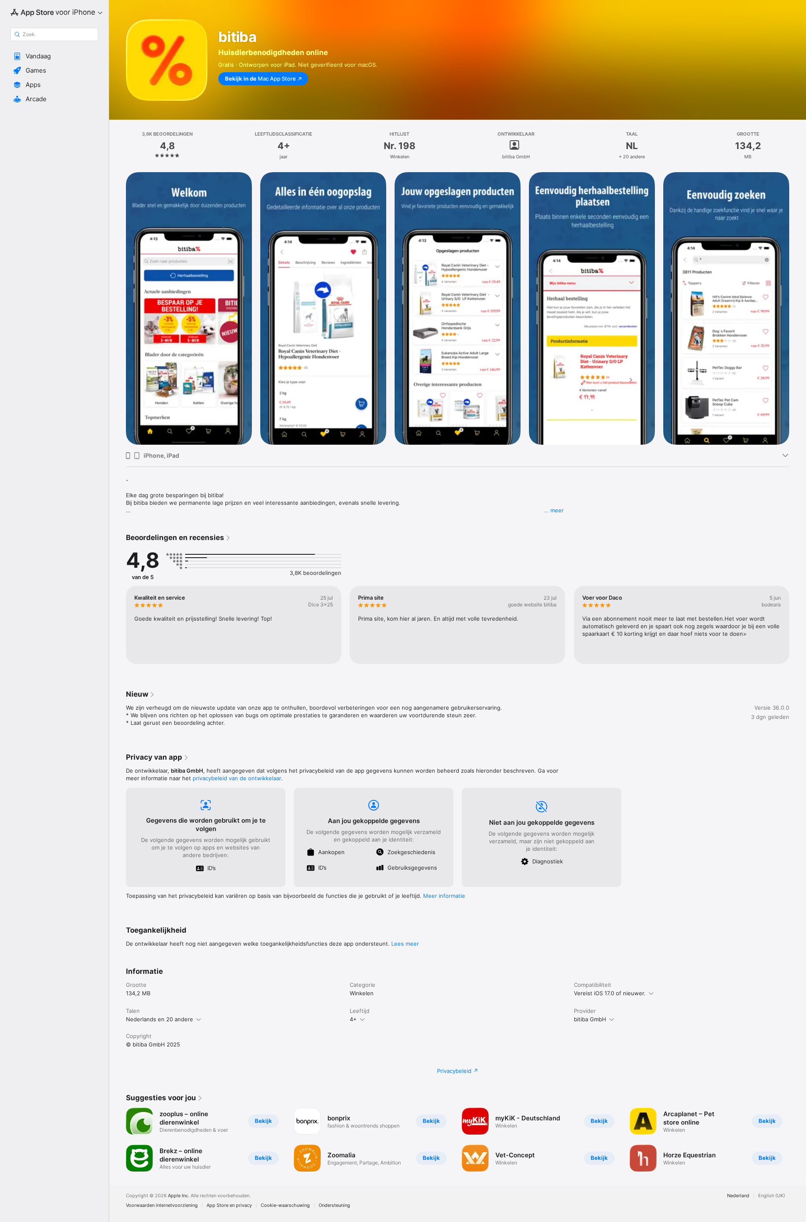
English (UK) (771, 1195)
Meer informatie (444, 895)
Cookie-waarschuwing (285, 1205)
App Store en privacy (229, 1205)
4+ (353, 1019)
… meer (554, 510)
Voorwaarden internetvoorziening (162, 1205)
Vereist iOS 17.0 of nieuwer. (610, 993)
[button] (54, 56)
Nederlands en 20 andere (159, 1019)
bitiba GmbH (590, 1019)
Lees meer (405, 943)
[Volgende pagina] (797, 624)
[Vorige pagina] (117, 624)
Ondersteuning (334, 1205)
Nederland (738, 1195)
